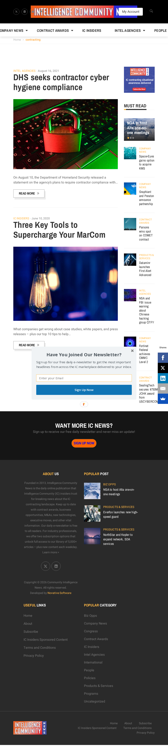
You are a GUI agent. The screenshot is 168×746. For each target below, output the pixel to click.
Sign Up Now (84, 390)
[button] (84, 354)
